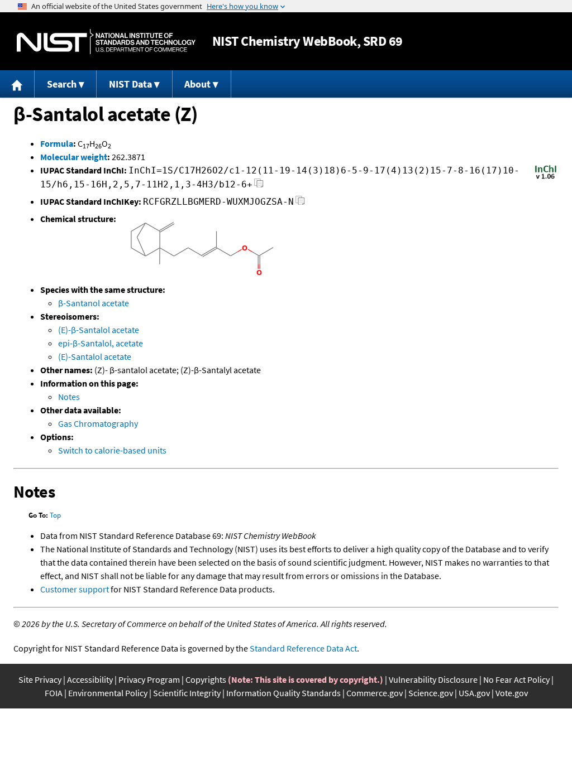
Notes (69, 396)
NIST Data (130, 84)
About (197, 84)
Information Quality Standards (283, 692)
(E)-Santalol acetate (94, 356)
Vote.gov (511, 692)
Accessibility (90, 679)
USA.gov (474, 692)
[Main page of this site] (17, 84)
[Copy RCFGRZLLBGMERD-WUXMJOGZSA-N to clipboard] (300, 203)
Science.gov (430, 692)
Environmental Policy (107, 692)
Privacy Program (149, 679)
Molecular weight (73, 156)
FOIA (54, 692)
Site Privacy (39, 679)
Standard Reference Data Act (303, 648)
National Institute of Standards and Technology (106, 41)
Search (62, 84)
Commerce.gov (374, 692)
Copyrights (205, 679)
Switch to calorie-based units (112, 450)
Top (55, 515)
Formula (56, 143)
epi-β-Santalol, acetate (100, 343)
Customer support (74, 589)
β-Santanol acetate (93, 302)
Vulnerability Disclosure (433, 679)
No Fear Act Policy (516, 679)
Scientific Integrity (187, 692)
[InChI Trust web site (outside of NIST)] (546, 178)
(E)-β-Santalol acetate (98, 329)
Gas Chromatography (98, 423)
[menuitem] (17, 84)
